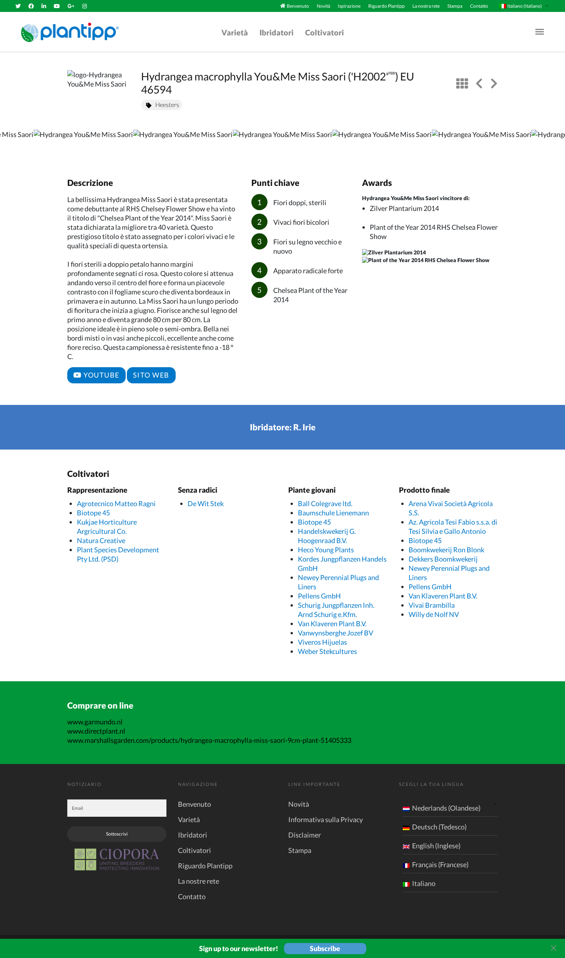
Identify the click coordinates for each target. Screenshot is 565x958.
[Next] (552, 145)
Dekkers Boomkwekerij (443, 559)
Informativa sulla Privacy (325, 819)
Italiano (423, 883)
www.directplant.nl (96, 731)
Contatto (479, 6)
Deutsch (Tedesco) (439, 827)
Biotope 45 (93, 512)
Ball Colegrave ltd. (325, 503)
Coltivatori (324, 32)
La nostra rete (426, 6)
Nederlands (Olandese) (446, 808)
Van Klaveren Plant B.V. (332, 623)
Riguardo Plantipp (386, 6)
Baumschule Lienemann (333, 512)
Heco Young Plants (326, 549)
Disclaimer (304, 835)
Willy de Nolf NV (434, 614)
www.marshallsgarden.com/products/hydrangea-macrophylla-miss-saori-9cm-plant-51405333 (209, 740)
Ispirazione (349, 5)
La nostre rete (198, 881)
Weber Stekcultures (327, 651)
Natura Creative (101, 540)
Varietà (234, 32)
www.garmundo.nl (95, 721)
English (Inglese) (436, 845)
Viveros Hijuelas (322, 642)
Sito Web (151, 375)
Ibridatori (276, 32)
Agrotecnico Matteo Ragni (116, 503)
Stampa (454, 6)
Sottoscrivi (117, 834)
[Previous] (12, 145)
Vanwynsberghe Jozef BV (335, 633)
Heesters (167, 104)
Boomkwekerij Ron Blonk (446, 549)
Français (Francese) (440, 864)
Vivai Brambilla (432, 605)
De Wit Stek (206, 503)
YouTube (101, 375)
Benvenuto (298, 5)
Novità (323, 5)
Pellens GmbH (319, 596)
